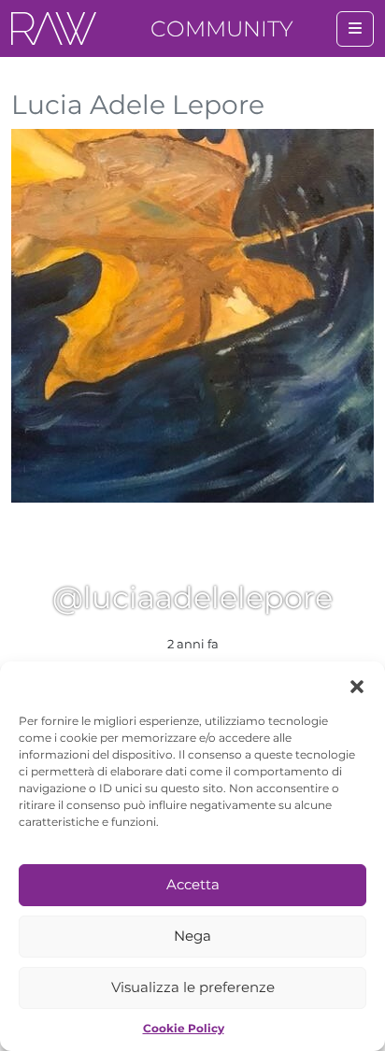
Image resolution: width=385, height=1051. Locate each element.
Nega (192, 935)
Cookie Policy (183, 1028)
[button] (357, 684)
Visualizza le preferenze (193, 987)
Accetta (193, 884)
